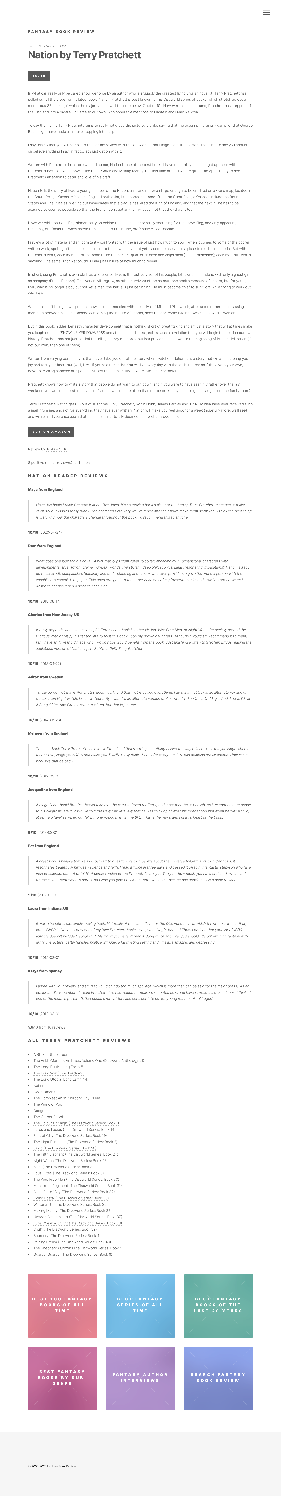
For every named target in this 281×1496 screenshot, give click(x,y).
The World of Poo (47, 1104)
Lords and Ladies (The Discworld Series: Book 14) (74, 1129)
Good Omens (44, 1092)
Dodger (39, 1111)
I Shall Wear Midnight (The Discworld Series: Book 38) (77, 1223)
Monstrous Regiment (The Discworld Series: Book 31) (77, 1186)
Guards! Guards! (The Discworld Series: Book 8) (72, 1254)
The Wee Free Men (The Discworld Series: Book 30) (76, 1179)
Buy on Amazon (52, 431)
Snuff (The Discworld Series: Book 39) (65, 1229)
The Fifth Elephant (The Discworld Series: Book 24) (75, 1154)
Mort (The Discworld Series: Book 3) (63, 1167)
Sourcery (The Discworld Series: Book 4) (67, 1235)
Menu (267, 12)
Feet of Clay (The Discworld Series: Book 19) (70, 1135)
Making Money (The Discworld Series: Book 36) (72, 1210)
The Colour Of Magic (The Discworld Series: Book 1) (76, 1123)
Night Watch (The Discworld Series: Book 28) (70, 1160)
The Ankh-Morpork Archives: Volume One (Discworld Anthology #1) (88, 1060)
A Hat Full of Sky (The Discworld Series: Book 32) (74, 1192)
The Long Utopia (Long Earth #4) (60, 1079)
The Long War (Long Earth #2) (58, 1073)
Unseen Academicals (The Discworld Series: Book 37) (77, 1217)
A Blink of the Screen (50, 1054)
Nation (38, 1085)
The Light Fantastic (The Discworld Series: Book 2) (75, 1142)
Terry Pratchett (47, 46)
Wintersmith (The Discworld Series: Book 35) (70, 1204)
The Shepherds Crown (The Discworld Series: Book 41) (79, 1248)
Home (32, 46)
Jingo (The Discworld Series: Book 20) (64, 1148)
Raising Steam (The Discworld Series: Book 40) (72, 1242)
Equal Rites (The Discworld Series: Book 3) (68, 1173)
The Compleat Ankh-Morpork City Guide (66, 1098)
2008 (63, 46)
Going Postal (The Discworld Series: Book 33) (71, 1198)
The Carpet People (49, 1117)
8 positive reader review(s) (50, 462)
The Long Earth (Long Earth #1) (59, 1067)
